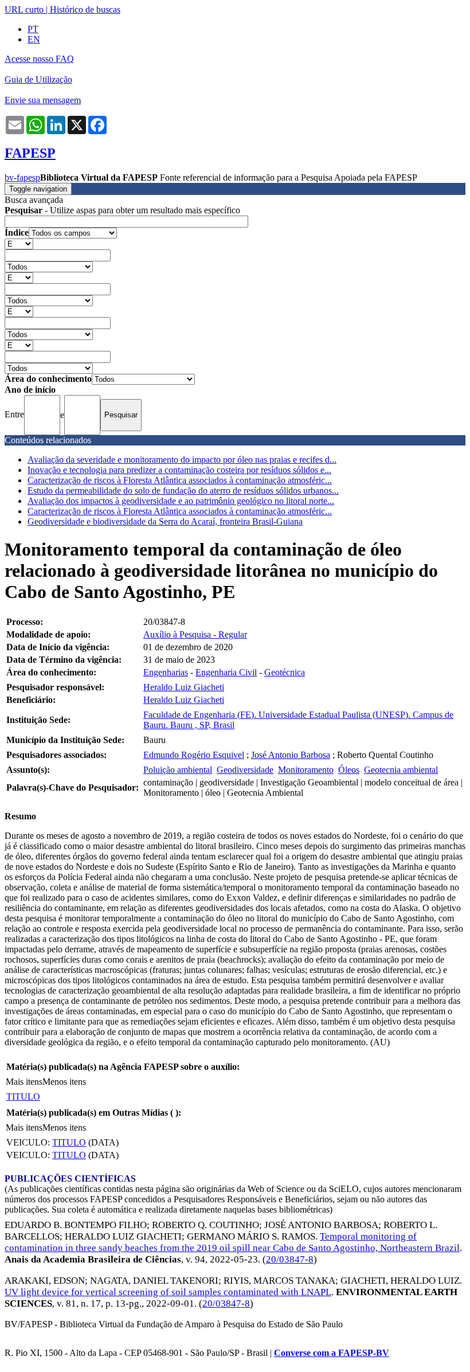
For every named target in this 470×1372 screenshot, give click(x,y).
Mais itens (24, 1081)
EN (34, 39)
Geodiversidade (245, 770)
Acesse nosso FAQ (39, 59)
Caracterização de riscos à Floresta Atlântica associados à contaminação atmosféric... (180, 480)
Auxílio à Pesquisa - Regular (195, 634)
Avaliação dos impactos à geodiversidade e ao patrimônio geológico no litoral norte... (181, 501)
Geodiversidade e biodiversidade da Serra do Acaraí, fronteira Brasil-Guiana (165, 521)
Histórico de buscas (85, 9)
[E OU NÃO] (19, 243)
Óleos (348, 770)
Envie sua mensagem (43, 100)
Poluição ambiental (177, 770)
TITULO (23, 1096)
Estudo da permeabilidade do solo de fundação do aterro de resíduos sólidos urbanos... (183, 490)
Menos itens (64, 1081)
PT (33, 29)
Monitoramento (306, 770)
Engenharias (165, 672)
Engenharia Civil (226, 672)
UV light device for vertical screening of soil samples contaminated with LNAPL (168, 1292)
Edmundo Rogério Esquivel (193, 755)
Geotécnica (284, 672)
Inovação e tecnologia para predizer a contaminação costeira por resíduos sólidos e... (179, 470)
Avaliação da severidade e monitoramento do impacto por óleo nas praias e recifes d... (182, 459)
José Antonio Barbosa (290, 755)
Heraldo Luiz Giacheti (183, 687)
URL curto (24, 9)
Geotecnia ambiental (401, 770)
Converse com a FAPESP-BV (331, 1353)
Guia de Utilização (38, 79)
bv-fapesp (22, 177)
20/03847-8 (290, 1259)
